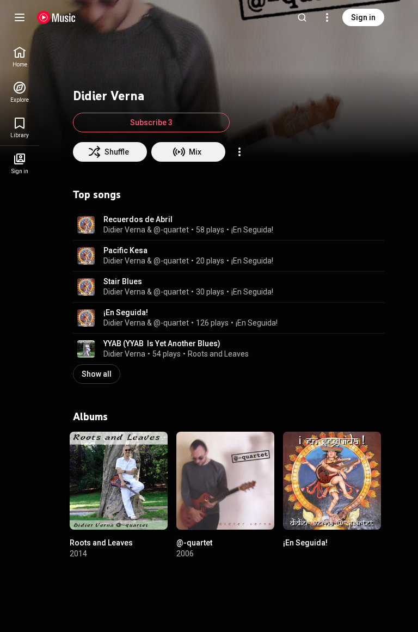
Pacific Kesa (125, 250)
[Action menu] (239, 152)
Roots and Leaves (218, 353)
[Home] (56, 17)
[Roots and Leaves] (119, 481)
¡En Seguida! (252, 229)
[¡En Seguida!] (332, 481)
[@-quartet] (225, 481)
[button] (86, 225)
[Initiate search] (302, 17)
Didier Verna (124, 353)
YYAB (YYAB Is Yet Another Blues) (161, 343)
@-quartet (194, 542)
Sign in (363, 17)
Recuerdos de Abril (138, 219)
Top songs (97, 194)
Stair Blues (122, 281)
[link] (19, 57)
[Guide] (19, 17)
